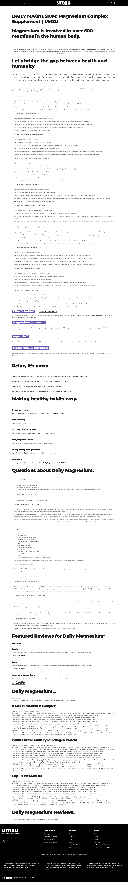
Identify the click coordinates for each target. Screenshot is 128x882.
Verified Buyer (21, 655)
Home (13, 8)
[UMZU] (64, 3)
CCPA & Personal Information (102, 844)
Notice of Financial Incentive (102, 847)
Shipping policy (72, 854)
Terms (96, 834)
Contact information (82, 854)
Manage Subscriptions (50, 842)
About (31, 3)
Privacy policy (53, 854)
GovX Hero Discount (75, 847)
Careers (71, 842)
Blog (70, 839)
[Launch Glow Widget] (3, 878)
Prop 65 (96, 839)
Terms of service (62, 854)
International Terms (49, 839)
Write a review (16, 643)
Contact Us (72, 836)
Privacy (96, 836)
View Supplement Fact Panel (48, 311)
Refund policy (44, 854)
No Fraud (97, 842)
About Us (71, 834)
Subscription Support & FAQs (52, 834)
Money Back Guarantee (51, 836)
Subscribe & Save (74, 844)
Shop (23, 3)
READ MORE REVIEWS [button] (18, 683)
